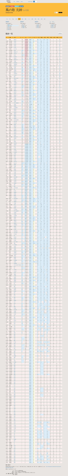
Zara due (15, 121)
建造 (32, 18)
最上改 (15, 320)
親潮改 (15, 207)
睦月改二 (23, 25)
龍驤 (14, 394)
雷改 (14, 186)
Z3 (14, 443)
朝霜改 (15, 217)
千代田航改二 (16, 107)
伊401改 (15, 53)
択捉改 (38, 26)
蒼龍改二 (15, 113)
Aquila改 (15, 143)
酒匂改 (15, 277)
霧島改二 (15, 126)
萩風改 (38, 25)
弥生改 (15, 246)
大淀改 (15, 172)
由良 (14, 406)
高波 (14, 360)
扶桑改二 (15, 201)
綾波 (14, 382)
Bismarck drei (16, 78)
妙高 (14, 411)
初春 (14, 334)
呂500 (9, 26)
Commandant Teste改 (17, 264)
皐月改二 (52, 26)
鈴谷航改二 (15, 62)
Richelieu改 (16, 198)
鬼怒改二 (15, 99)
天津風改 (15, 215)
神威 (14, 345)
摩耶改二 (15, 72)
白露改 (15, 311)
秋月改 (15, 190)
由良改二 (15, 178)
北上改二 (15, 75)
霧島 (14, 391)
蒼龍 (14, 363)
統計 (44, 18)
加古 (14, 409)
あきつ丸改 (15, 241)
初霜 (14, 343)
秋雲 (14, 328)
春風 (14, 459)
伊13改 (15, 42)
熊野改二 (15, 109)
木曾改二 (15, 221)
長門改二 (15, 110)
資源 (16, 18)
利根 (14, 413)
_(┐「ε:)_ (52, 21)
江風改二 (23, 27)
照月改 (15, 218)
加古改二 (15, 251)
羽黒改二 (15, 84)
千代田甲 (15, 244)
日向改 (15, 261)
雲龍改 (15, 124)
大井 (14, 301)
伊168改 (15, 56)
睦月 (14, 397)
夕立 (14, 417)
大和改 (15, 127)
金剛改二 (15, 116)
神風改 (23, 26)
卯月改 (15, 240)
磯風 (14, 357)
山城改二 (15, 212)
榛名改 (15, 141)
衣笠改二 (15, 132)
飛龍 (14, 243)
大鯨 (14, 326)
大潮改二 (15, 98)
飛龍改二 (15, 90)
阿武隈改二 (15, 73)
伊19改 (15, 47)
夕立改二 (38, 24)
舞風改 (15, 195)
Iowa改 (15, 81)
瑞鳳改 (15, 115)
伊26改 (15, 41)
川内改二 (15, 227)
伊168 (9, 28)
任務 (41, 18)
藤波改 (15, 278)
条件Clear (60, 33)
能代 (14, 440)
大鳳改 (15, 67)
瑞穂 (14, 297)
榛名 (14, 389)
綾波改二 (15, 65)
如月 (23, 24)
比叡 (14, 388)
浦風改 (15, 226)
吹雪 (14, 377)
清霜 (14, 354)
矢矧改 (15, 173)
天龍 (14, 338)
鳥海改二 (15, 133)
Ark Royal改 (16, 187)
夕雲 (14, 346)
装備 (22, 18)
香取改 (15, 255)
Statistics (17, 1)
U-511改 (15, 48)
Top (14, 1)
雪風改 (15, 164)
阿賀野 (15, 355)
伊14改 (15, 44)
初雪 (14, 379)
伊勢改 (15, 258)
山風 (14, 454)
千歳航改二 (15, 82)
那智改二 (15, 118)
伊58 (14, 303)
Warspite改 (15, 230)
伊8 (14, 189)
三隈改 (15, 203)
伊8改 (8, 25)
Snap (13, 18)
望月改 (15, 291)
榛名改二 (9, 24)
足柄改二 (15, 138)
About (22, 1)
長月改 (15, 312)
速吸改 (15, 257)
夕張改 (15, 213)
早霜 (14, 448)
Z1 (14, 442)
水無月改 (15, 309)
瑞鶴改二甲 (15, 59)
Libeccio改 (53, 24)
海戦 (35, 18)
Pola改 (15, 288)
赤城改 (15, 166)
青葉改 (15, 175)
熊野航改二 (15, 64)
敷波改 (15, 289)
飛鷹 (14, 306)
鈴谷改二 (15, 112)
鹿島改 (15, 68)
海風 (14, 456)
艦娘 (19, 18)
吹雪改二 (15, 197)
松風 (14, 298)
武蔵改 (15, 104)
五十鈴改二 (15, 209)
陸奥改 (15, 135)
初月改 (15, 93)
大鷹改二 (15, 70)
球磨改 (15, 280)
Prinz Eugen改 (16, 102)
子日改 (15, 275)
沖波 (14, 453)
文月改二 (15, 200)
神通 (14, 408)
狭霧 (14, 462)
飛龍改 (15, 274)
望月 (14, 405)
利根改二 (15, 58)
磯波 (14, 340)
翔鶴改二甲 (15, 51)
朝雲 (14, 450)
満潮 (14, 332)
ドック (29, 18)
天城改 (15, 61)
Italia (14, 139)
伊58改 (9, 29)
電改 (14, 184)
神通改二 (15, 183)
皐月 (14, 399)
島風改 (15, 193)
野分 (14, 451)
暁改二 (15, 167)
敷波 (14, 383)
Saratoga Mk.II (16, 119)
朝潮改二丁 (15, 95)
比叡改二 (15, 129)
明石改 (15, 281)
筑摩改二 (15, 79)
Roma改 (15, 122)
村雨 (14, 323)
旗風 (14, 460)
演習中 (7, 21)
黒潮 (14, 420)
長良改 (15, 308)
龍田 (14, 348)
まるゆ (15, 349)
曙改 (14, 286)
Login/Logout (30, 1)
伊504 (15, 146)
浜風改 (15, 249)
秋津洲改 (15, 263)
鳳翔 (14, 335)
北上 (14, 325)
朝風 (14, 457)
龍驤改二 (15, 130)
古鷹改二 (15, 252)
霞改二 (15, 76)
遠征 (38, 18)
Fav (10, 18)
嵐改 (14, 294)
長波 (14, 337)
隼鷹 (14, 414)
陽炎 (14, 352)
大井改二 (15, 87)
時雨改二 (15, 144)
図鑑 (25, 18)
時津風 (15, 362)
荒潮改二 (52, 25)
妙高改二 (15, 92)
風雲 (14, 317)
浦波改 (15, 300)
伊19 (8, 27)
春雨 (14, 351)
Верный (52, 27)
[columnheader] (7, 38)
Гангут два (15, 232)
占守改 (38, 27)
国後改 (15, 169)
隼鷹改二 (15, 105)
